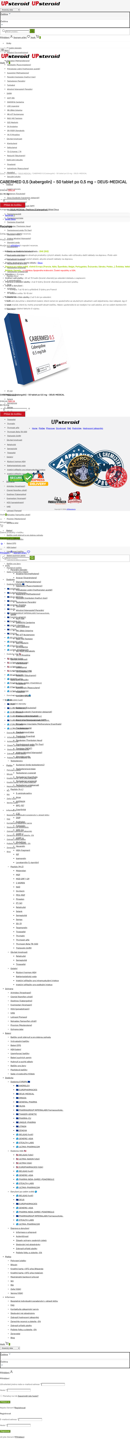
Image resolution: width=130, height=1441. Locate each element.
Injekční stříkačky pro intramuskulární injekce (37, 980)
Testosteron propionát (26, 781)
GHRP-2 (19, 834)
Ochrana (9, 989)
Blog (9, 852)
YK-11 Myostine (23, 655)
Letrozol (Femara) (14, 511)
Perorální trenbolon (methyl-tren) (31, 598)
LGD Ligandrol (22, 626)
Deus (40, 263)
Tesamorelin (21, 927)
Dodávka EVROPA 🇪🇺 (15, 584)
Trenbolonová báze (25, 732)
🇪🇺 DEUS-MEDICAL (15, 597)
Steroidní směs (13, 243)
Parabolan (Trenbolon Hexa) (19, 226)
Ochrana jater (12, 523)
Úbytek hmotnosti (14, 440)
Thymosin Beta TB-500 (17, 432)
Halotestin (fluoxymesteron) (29, 586)
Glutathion (21, 842)
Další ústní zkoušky (20, 679)
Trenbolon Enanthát (15, 222)
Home (34, 428)
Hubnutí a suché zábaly (22, 1061)
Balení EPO (11, 543)
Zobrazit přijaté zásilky (26, 1248)
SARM (13, 614)
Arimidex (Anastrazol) (21, 992)
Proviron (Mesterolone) (16, 519)
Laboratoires (11, 173)
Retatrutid (21, 907)
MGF (18, 875)
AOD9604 (20, 801)
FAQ (8, 819)
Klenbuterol (21, 663)
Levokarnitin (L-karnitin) (27, 862)
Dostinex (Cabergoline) (36, 209)
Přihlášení (19, 1437)
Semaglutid (12, 403)
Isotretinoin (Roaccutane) (28, 687)
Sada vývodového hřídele (23, 1074)
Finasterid (21, 683)
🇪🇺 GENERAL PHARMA (26, 1102)
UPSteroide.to (71, 509)
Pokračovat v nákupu (10, 538)
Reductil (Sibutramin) (26, 675)
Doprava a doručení (15, 733)
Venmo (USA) (12, 803)
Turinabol (20, 606)
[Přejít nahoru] (1, 544)
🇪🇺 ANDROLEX (23, 1085)
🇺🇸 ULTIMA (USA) (14, 667)
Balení (8, 1033)
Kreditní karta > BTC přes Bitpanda (27, 1269)
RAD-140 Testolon (24, 639)
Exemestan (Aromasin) (21, 1005)
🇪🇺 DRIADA (12, 601)
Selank (10, 399)
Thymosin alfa (13, 428)
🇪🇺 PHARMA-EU (23, 1118)
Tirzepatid (11, 419)
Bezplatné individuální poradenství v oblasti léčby (28, 815)
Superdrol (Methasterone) (28, 594)
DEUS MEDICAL (24, 173)
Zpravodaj (11, 848)
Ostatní (14, 968)
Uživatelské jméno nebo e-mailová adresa (20, 1384)
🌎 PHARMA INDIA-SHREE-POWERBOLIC (35, 1179)
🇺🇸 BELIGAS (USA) (24, 1155)
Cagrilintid (21, 809)
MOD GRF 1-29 (22, 879)
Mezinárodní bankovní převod (25, 1277)
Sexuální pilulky (14, 177)
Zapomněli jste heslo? (28, 1396)
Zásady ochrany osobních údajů (31, 1240)
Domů (2, 173)
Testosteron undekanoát (27, 785)
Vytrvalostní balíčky (20, 1041)
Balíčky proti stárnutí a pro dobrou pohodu (25, 535)
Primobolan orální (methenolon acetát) (34, 590)
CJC (18, 813)
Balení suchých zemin (16, 556)
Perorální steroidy (14, 48)
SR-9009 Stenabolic (25, 651)
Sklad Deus (53, 209)
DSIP (18, 818)
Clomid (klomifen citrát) (22, 997)
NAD (18, 887)
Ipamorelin (21, 858)
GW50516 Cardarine (25, 622)
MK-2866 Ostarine (24, 630)
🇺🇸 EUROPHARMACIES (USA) (29, 1167)
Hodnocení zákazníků (93, 428)
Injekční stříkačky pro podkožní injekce (34, 984)
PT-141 (10, 391)
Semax (19, 919)
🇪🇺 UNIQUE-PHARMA (26, 1122)
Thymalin (11, 424)
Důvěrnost (61, 428)
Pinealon (20, 899)
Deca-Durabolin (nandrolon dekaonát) (23, 198)
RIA (8, 794)
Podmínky (77, 428)
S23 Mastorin (22, 643)
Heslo (3, 1390)
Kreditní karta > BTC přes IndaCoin (27, 1273)
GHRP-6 (20, 838)
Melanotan (21, 870)
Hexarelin (20, 846)
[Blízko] (1, 519)
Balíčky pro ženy (14, 564)
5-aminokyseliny (24, 793)
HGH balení (11, 547)
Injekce (8, 700)
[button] (65, 1362)
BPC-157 (20, 805)
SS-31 (19, 923)
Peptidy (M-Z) (17, 866)
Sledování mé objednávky (28, 1244)
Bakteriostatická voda (26, 976)
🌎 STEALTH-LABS (15, 646)
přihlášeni (15, 245)
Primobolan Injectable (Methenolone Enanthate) (38, 724)
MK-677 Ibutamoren (25, 635)
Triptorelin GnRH (14, 436)
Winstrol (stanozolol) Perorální (30, 610)
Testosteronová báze (26, 769)
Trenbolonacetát (24, 728)
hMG (9, 507)
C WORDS (20, 883)
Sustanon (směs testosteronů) (30, 765)
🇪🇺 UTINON (12, 629)
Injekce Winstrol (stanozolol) (19, 238)
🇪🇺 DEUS (20, 1199)
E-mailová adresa (9, 1419)
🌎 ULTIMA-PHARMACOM (28, 1147)
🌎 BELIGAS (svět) (15, 638)
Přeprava (50, 428)
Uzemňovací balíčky (20, 1053)
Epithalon (20, 822)
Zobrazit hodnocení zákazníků (25, 1317)
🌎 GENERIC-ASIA (15, 642)
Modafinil (20, 692)
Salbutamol (21, 667)
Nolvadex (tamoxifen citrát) (18, 515)
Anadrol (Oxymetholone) (27, 573)
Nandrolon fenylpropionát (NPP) (31, 720)
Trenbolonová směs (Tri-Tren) (19, 230)
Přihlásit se (5, 1402)
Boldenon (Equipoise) (16, 194)
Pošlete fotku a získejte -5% (29, 1252)
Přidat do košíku (12, 205)
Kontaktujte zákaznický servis (25, 1309)
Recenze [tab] (10, 215)
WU (12, 1281)
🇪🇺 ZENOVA (12, 634)
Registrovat (20, 1408)
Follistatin (20, 826)
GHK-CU (20, 830)
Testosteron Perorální (26, 602)
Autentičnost (12, 741)
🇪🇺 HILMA (11, 609)
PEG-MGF (20, 895)
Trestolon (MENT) (24, 748)
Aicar (18, 797)
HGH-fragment (23, 850)
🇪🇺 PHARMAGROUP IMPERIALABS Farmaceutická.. (28, 613)
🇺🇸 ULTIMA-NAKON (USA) (28, 1159)
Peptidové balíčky (14, 568)
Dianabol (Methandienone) (28, 582)
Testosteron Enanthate (27, 777)
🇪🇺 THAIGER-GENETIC (26, 1114)
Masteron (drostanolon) (27, 716)
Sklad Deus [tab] (10, 219)
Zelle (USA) (11, 799)
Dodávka (10, 579)
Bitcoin (10, 774)
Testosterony (17, 761)
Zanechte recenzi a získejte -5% (26, 1321)
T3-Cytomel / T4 (24, 671)
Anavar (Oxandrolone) (26, 578)
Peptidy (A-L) (17, 789)
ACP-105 (20, 618)
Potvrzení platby (18, 1260)
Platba (9, 765)
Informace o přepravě (26, 1232)
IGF (17, 854)
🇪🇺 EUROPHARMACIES (26, 1090)
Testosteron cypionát (26, 773)
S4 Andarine (22, 647)
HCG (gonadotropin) (20, 1009)
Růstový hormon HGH (26, 972)
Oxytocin (20, 891)
